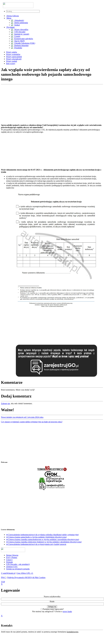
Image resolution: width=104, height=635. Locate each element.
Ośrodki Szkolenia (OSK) (24, 43)
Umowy (9, 560)
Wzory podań (11, 61)
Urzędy (17, 36)
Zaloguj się (5, 403)
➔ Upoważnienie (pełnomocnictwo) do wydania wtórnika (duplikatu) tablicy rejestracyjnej (42, 535)
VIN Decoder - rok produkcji (18, 564)
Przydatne (10, 27)
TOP (3, 582)
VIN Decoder (19, 32)
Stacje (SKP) (19, 41)
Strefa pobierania (21, 23)
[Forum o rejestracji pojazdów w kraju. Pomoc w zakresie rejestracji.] (56, 377)
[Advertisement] (51, 104)
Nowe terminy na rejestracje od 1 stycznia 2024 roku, (22, 417)
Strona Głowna (12, 555)
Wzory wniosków (13, 54)
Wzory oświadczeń (13, 59)
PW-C (3, 577)
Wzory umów (11, 52)
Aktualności (19, 20)
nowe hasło (67, 611)
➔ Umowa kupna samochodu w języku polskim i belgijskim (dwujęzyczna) (36, 537)
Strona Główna (12, 16)
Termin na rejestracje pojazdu (18, 569)
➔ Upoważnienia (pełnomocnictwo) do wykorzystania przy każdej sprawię (36, 544)
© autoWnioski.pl (8, 573)
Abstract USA (12, 567)
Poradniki (18, 48)
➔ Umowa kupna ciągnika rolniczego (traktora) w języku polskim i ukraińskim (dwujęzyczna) (44, 542)
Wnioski (9, 562)
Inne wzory (10, 63)
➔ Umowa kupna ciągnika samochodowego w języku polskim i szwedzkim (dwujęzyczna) (42, 539)
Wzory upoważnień (14, 57)
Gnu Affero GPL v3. (25, 573)
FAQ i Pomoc (11, 557)
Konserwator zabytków (23, 39)
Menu (8, 18)
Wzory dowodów (21, 29)
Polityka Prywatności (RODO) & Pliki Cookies (26, 577)
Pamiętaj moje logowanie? (53, 609)
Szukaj (17, 25)
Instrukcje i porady (21, 34)
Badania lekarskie (21, 45)
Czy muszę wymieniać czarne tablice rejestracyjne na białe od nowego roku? (31, 422)
